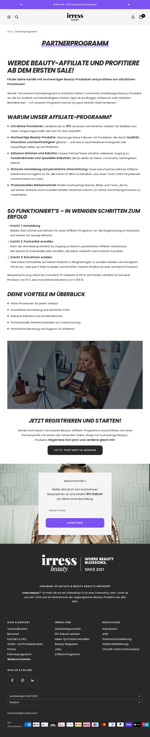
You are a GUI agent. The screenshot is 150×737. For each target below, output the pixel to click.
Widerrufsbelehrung (115, 644)
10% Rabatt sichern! (67, 634)
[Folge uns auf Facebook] (12, 680)
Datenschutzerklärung (117, 639)
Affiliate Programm (67, 654)
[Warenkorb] (141, 17)
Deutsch (14, 702)
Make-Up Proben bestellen (72, 639)
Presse (11, 649)
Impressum (109, 629)
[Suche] (16, 17)
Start (10, 31)
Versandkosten (17, 629)
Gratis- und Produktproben (25, 644)
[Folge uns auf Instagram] (22, 680)
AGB (105, 634)
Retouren (13, 634)
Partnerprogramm (19, 654)
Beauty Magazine (66, 644)
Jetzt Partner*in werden (75, 450)
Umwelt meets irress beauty (121, 649)
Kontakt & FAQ (16, 639)
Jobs (58, 649)
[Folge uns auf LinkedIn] (32, 680)
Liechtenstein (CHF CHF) (24, 696)
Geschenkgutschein (68, 629)
